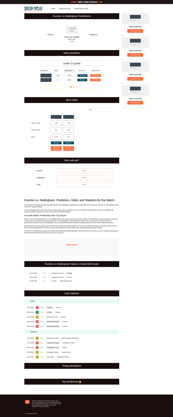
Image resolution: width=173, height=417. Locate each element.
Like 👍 (71, 87)
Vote (84, 170)
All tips (53, 8)
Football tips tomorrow (81, 8)
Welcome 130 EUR (56, 148)
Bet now (82, 75)
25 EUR (95, 80)
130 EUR (96, 75)
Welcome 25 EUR (69, 148)
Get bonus (135, 31)
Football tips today (64, 8)
